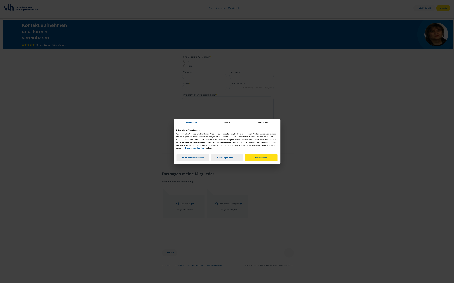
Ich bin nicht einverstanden (193, 158)
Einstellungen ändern (226, 158)
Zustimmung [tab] (191, 122)
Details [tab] (227, 122)
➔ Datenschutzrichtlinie (193, 148)
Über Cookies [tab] (262, 122)
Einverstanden (261, 158)
